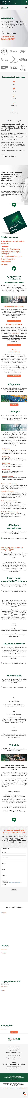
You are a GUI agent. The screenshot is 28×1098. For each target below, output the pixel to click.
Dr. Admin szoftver (8, 259)
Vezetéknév (4, 852)
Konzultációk (6, 262)
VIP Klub (4, 264)
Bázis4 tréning (6, 469)
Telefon (4, 863)
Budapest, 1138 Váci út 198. (14, 1048)
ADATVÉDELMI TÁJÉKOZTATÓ (14, 1068)
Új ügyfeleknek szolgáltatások (12, 241)
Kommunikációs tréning (7, 491)
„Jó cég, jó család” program (11, 256)
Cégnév (4, 875)
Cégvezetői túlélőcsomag (14, 306)
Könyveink (5, 244)
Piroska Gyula (16, 333)
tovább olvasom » (4, 949)
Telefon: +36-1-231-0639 (14, 1050)
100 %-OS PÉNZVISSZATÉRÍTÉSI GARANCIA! (14, 1064)
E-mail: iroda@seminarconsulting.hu (14, 1052)
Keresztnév (4, 858)
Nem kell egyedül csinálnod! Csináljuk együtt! (12, 549)
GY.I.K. (14, 1062)
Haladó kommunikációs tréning (9, 501)
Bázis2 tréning (6, 457)
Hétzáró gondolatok (14, 324)
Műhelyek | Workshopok (10, 249)
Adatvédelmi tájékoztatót (14, 882)
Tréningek (5, 246)
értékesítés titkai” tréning (9, 484)
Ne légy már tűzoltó (7, 1025)
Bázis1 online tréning (14, 351)
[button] (26, 8)
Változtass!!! (4, 945)
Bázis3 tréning (6, 463)
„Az (2, 484)
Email (3, 869)
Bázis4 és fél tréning (7, 476)
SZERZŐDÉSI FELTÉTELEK (14, 1066)
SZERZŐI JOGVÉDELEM (14, 1070)
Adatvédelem (5, 881)
